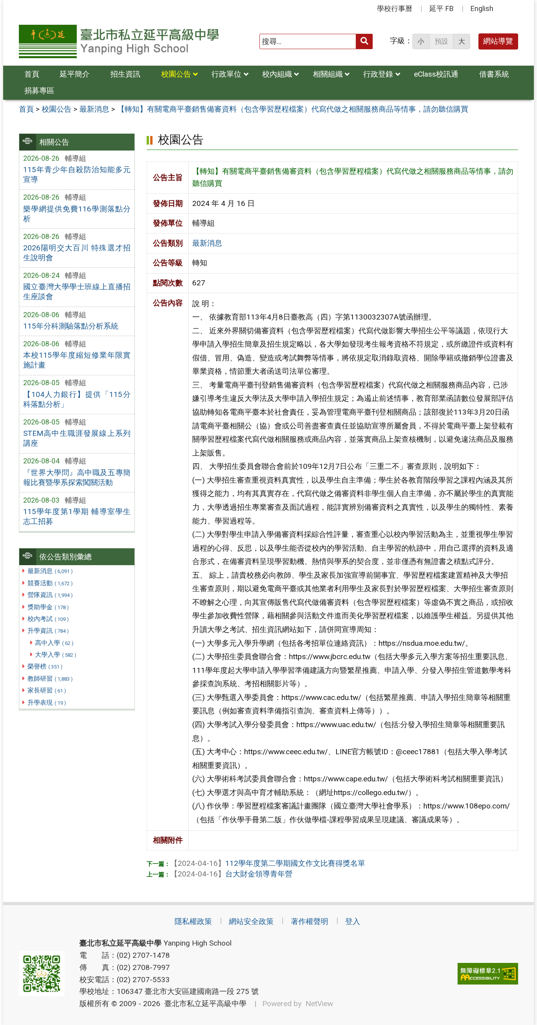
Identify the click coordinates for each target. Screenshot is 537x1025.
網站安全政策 (251, 921)
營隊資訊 (50, 595)
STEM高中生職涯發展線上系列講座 (77, 438)
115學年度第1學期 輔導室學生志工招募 (77, 516)
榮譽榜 (45, 666)
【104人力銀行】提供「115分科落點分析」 (77, 399)
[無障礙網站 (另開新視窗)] (488, 974)
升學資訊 (48, 630)
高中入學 (54, 643)
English (482, 8)
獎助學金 (48, 607)
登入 (352, 921)
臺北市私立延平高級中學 (203, 1003)
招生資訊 (125, 74)
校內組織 (277, 74)
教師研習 (50, 678)
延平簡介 (75, 74)
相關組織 (328, 74)
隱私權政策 (193, 921)
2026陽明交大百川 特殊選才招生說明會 (77, 252)
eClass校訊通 (436, 74)
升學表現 (47, 702)
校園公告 (176, 74)
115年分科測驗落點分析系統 (70, 326)
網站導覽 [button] (498, 41)
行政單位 (226, 74)
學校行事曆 (394, 8)
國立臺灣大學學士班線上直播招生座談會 (77, 291)
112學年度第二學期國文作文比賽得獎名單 (267, 863)
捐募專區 (39, 90)
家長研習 (47, 690)
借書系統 (494, 74)
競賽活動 (50, 583)
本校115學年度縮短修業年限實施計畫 (77, 360)
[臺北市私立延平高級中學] (119, 41)
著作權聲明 (309, 921)
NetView (319, 1003)
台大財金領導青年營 (231, 873)
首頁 (31, 74)
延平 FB (441, 8)
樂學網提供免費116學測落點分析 (77, 213)
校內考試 (48, 619)
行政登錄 (378, 74)
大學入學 (55, 654)
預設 (441, 41)
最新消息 (50, 571)
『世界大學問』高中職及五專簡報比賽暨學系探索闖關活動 (77, 477)
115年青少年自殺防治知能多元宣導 (77, 174)
